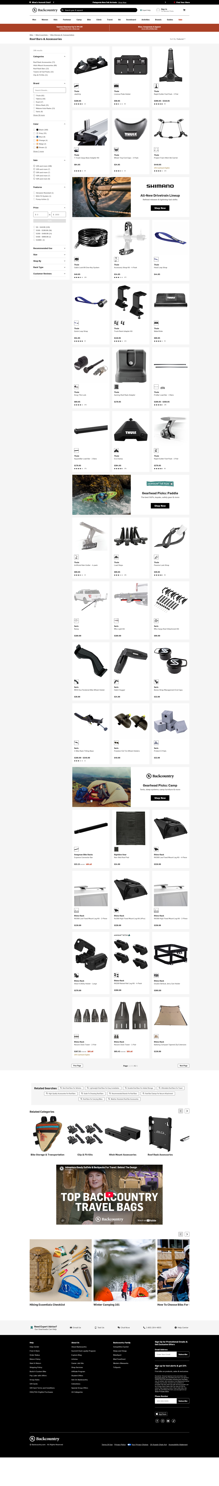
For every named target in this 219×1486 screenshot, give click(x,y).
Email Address (161, 1349)
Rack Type (38, 267)
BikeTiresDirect (119, 1359)
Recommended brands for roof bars (124, 1093)
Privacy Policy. (164, 1391)
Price (35, 207)
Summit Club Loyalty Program (83, 1351)
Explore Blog (76, 1355)
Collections (75, 1384)
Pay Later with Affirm (38, 1375)
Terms (157, 1391)
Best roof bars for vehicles (72, 1088)
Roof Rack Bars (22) (41, 68)
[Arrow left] (180, 1111)
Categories (38, 56)
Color (36, 123)
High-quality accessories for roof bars (62, 1093)
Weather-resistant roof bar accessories (124, 1099)
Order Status (35, 1355)
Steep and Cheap (120, 1351)
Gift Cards (34, 1384)
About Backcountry (79, 1346)
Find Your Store (183, 2)
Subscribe (183, 1354)
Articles (74, 1359)
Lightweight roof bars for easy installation (104, 1088)
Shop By (37, 260)
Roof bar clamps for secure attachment (159, 1093)
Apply (50, 221)
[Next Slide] (165, 2)
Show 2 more (38, 151)
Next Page (183, 1066)
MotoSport (117, 1355)
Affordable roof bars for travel (171, 1088)
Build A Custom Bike (38, 1371)
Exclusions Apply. (160, 1378)
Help (32, 1342)
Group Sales (34, 1379)
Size (35, 254)
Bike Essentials (42, 35)
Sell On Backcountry (79, 1379)
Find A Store (35, 1351)
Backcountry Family (121, 1342)
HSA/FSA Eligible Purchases (41, 1392)
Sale (35, 160)
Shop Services (77, 1367)
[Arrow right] (187, 1111)
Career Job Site (77, 1363)
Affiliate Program (78, 1371)
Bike (31, 35)
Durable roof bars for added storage (140, 1088)
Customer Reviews (42, 273)
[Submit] (62, 10)
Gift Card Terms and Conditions (42, 1388)
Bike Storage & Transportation (62, 35)
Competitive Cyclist (121, 1346)
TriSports (117, 1367)
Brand (36, 83)
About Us (75, 1342)
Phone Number (161, 1396)
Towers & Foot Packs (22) (43, 72)
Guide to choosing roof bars (93, 1093)
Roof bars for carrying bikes (93, 1099)
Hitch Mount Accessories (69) (45, 65)
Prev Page (77, 1066)
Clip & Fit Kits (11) (40, 75)
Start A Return (35, 1363)
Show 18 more (39, 115)
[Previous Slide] (53, 2)
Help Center (34, 1346)
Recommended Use (42, 248)
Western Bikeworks (120, 1363)
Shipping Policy (36, 1367)
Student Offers (77, 1375)
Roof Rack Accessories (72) (44, 62)
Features (37, 187)
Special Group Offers (79, 1388)
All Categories (77, 1392)
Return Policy (35, 1359)
